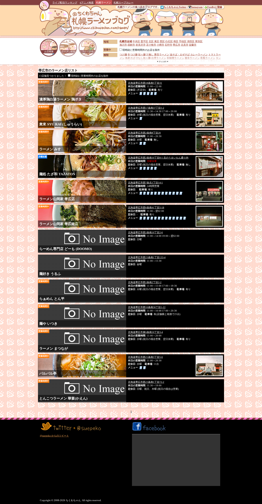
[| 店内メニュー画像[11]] (177, 193)
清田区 (190, 41)
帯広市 (176, 44)
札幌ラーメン (103, 2)
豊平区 (144, 41)
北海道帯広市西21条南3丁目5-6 (145, 357)
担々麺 (142, 54)
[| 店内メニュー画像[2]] (144, 93)
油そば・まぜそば (180, 54)
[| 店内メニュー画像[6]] (159, 193)
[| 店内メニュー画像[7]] (162, 193)
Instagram (197, 7)
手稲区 (182, 41)
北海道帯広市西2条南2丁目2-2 (144, 282)
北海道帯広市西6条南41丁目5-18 (146, 207)
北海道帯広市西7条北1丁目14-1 (145, 182)
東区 (156, 41)
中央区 (136, 41)
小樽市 (160, 44)
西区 (162, 41)
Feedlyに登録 (214, 7)
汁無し (150, 54)
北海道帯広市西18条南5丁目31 (145, 82)
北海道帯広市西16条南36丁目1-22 (147, 307)
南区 (175, 41)
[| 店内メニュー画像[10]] (173, 193)
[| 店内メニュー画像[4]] (151, 93)
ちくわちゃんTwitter (175, 7)
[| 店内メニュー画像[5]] (155, 93)
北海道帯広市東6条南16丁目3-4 (145, 332)
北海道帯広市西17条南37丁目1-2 (146, 107)
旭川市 (123, 44)
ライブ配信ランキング (64, 2)
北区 (151, 41)
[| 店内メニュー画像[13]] (184, 217)
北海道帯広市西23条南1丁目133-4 (147, 257)
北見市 (184, 44)
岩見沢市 (141, 44)
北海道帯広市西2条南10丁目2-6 (145, 232)
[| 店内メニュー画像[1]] (140, 93)
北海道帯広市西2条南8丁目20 (144, 132)
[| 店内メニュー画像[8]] (166, 193)
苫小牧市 (151, 44)
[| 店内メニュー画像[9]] (169, 193)
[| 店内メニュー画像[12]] (180, 193)
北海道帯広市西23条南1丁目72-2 (146, 382)
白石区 (169, 41)
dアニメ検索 (87, 2)
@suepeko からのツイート (54, 435)
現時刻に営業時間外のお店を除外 (141, 50)
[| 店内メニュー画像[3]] (148, 93)
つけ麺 (123, 54)
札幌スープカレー (123, 2)
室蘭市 (192, 44)
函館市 (131, 44)
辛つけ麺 (133, 54)
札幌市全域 (125, 41)
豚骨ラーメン (161, 54)
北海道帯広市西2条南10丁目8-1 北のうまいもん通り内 (158, 157)
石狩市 (168, 44)
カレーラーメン (199, 54)
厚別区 (199, 41)
